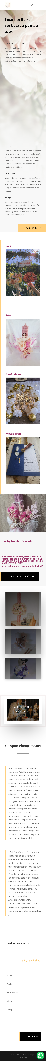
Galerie (32, 227)
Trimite (29, 1036)
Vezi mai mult (20, 576)
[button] (40, 1055)
